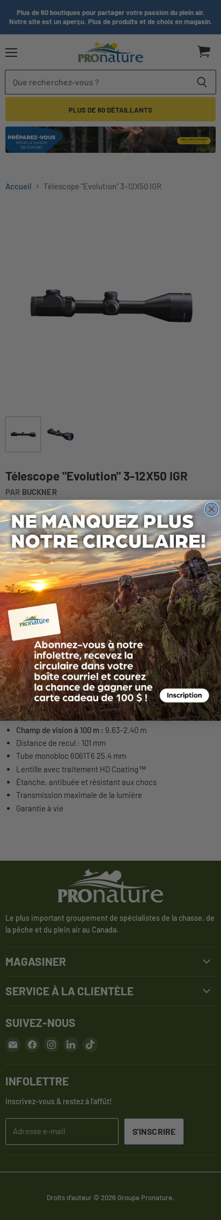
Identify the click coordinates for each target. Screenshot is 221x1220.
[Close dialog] (211, 508)
